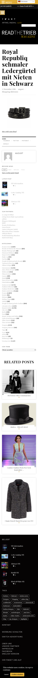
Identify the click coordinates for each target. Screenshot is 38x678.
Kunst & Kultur (7, 308)
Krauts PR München (8, 225)
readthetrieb (7, 602)
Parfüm (4, 259)
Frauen (4, 293)
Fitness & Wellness (8, 253)
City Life (5, 310)
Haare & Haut (6, 255)
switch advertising (12, 637)
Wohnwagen (6, 338)
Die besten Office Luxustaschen (19, 395)
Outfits (4, 301)
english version (10, 654)
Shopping (5, 325)
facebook (6, 140)
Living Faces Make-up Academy (13, 217)
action (4, 334)
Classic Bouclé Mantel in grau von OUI (19, 521)
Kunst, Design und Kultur (10, 316)
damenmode (29, 602)
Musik (4, 278)
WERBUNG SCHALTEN (12, 632)
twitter (16, 140)
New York (5, 336)
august (21, 89)
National (14, 596)
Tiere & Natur (6, 322)
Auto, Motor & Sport (8, 270)
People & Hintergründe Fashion (12, 303)
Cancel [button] (6, 674)
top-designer (13, 619)
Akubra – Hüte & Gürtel (19, 427)
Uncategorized (6, 341)
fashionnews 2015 (28, 615)
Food (3, 314)
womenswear (18, 602)
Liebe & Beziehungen (9, 318)
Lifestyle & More (7, 306)
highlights (24, 619)
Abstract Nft (15, 201)
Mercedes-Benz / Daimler (10, 231)
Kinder (4, 295)
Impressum (7, 649)
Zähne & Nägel (7, 265)
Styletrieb (26, 609)
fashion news (24, 596)
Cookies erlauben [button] (17, 674)
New (9, 169)
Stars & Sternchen (8, 280)
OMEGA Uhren (7, 233)
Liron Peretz (6, 227)
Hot (4, 169)
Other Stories (6, 320)
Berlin (4, 312)
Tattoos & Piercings (8, 263)
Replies (16, 169)
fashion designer (8, 609)
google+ (6, 144)
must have (27, 612)
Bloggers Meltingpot (9, 221)
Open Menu (2, 12)
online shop (24, 599)
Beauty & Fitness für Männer (11, 249)
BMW (4, 223)
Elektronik (5, 272)
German (23, 1)
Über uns (7, 644)
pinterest (25, 140)
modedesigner (15, 612)
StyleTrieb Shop (7, 238)
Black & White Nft (17, 581)
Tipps (3, 330)
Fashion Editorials (8, 287)
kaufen (5, 615)
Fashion (5, 596)
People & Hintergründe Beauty (12, 261)
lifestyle (5, 612)
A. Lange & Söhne (8, 215)
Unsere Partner (10, 646)
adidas (4, 219)
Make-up (5, 257)
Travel (4, 332)
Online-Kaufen (15, 615)
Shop (4, 619)
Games (4, 276)
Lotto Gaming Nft (17, 193)
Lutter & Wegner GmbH (10, 229)
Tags (23, 169)
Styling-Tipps (6, 299)
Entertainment (6, 268)
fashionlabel (17, 606)
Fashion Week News (8, 289)
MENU (8, 2)
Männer (4, 297)
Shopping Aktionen (10, 92)
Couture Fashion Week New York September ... (19, 469)
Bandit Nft (15, 573)
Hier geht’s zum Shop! (9, 131)
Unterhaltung (6, 282)
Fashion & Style (6, 285)
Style (18, 609)
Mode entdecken (7, 291)
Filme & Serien (7, 274)
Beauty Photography (9, 251)
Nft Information (17, 183)
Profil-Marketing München (11, 235)
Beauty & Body (6, 247)
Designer (6, 599)
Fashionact (6, 606)
